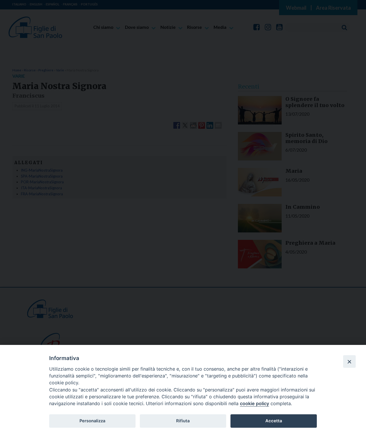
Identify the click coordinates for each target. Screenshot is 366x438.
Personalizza (92, 420)
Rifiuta (183, 420)
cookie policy (254, 403)
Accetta (273, 420)
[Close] (349, 361)
